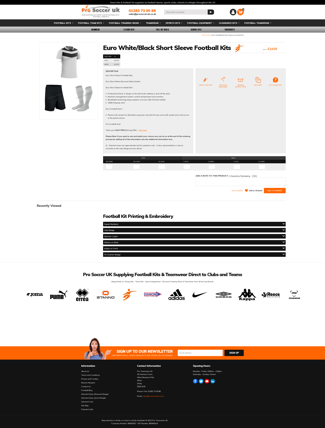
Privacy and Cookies (89, 379)
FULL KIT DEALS (162, 29)
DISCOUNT (206, 35)
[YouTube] (207, 381)
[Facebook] (195, 381)
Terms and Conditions (90, 375)
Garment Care (87, 402)
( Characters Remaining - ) (226, 175)
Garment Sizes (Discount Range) (94, 394)
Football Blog (86, 390)
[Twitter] (201, 381)
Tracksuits (229, 29)
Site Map (85, 405)
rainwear (95, 29)
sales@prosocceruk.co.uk (142, 14)
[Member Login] (233, 12)
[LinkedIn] (212, 381)
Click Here (143, 130)
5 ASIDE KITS (129, 29)
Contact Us (86, 386)
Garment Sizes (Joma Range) (93, 398)
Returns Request (88, 383)
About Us (85, 371)
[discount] (239, 48)
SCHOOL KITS (196, 29)
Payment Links (87, 409)
